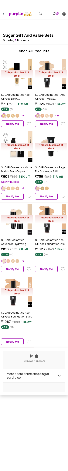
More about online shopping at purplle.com (28, 376)
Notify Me (12, 124)
